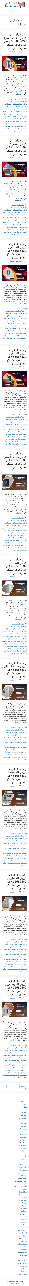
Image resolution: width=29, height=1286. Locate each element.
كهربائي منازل (23, 1238)
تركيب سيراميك (22, 1131)
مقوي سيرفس (22, 1252)
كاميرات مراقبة (22, 1230)
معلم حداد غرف (22, 128)
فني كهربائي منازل (21, 1225)
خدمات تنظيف (22, 1178)
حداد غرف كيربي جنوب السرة (13, 118)
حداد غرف (6, 114)
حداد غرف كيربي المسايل (13, 959)
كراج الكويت (23, 1233)
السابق (23, 1086)
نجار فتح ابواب (22, 1263)
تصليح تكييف (23, 1137)
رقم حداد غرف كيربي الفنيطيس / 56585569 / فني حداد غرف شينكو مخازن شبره (16, 987)
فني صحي (24, 1219)
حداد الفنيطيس (22, 1052)
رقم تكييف (24, 1183)
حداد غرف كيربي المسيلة (14, 853)
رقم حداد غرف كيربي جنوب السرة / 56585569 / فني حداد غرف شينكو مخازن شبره (15, 41)
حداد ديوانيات (23, 1167)
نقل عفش (24, 1268)
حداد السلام (23, 422)
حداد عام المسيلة (17, 848)
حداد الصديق (23, 316)
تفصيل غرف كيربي (17, 104)
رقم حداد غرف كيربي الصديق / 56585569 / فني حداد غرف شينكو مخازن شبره (16, 250)
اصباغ (25, 1107)
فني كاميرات (23, 1222)
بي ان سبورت (23, 1118)
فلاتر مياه (24, 1208)
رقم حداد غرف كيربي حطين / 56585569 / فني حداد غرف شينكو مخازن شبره (16, 147)
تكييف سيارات (23, 1153)
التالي (23, 1088)
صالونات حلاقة (22, 1194)
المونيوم (24, 1112)
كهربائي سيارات (22, 1236)
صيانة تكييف (23, 1197)
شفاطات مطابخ (22, 1192)
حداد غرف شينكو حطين (20, 222)
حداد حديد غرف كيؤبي (20, 212)
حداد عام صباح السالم (16, 742)
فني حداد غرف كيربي (10, 126)
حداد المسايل (23, 947)
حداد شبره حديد (8, 215)
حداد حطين (9, 212)
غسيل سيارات (23, 1200)
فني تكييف (24, 1211)
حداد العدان (23, 631)
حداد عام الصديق (17, 323)
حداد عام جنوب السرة (16, 114)
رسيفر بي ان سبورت (21, 1181)
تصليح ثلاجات (23, 1142)
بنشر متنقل (23, 1115)
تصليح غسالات (22, 1151)
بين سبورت (23, 1120)
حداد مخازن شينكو (21, 121)
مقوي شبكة (23, 1255)
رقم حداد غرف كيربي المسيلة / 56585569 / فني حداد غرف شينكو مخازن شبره (16, 775)
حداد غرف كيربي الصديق (19, 328)
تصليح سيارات (23, 1145)
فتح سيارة (24, 1205)
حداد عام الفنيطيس (16, 1060)
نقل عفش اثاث (22, 1271)
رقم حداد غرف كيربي (20, 227)
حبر (26, 1156)
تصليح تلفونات (22, 1140)
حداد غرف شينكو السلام (20, 431)
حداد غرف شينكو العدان (20, 641)
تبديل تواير (24, 1126)
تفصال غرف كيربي (19, 101)
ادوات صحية (23, 1101)
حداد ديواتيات (18, 109)
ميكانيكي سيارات (22, 1260)
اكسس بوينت (23, 1109)
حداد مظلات (11, 121)
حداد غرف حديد (22, 116)
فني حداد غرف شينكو (20, 229)
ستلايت (24, 1189)
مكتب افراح (23, 1257)
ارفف (25, 1104)
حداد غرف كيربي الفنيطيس (12, 1065)
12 (6, 1086)
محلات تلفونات (22, 1244)
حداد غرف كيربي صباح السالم (13, 747)
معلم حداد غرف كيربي (20, 131)
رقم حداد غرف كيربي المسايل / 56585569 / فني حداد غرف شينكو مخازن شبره (16, 881)
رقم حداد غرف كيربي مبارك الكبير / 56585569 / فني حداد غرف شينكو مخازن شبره (15, 460)
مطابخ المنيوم (23, 1249)
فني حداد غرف (12, 123)
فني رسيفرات (23, 1214)
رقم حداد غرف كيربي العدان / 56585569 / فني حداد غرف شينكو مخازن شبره (16, 566)
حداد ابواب (8, 104)
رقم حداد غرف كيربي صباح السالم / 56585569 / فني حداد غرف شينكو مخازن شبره (14, 669)
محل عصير (23, 1241)
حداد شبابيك (10, 109)
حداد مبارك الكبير (10, 537)
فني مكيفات (23, 1227)
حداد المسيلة (23, 841)
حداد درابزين (23, 1162)
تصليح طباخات (22, 1148)
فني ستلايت (23, 1216)
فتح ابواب (24, 1203)
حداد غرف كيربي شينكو (17, 99)
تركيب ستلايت (23, 1129)
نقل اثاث (24, 1266)
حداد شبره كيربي (11, 217)
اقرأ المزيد (18, 94)
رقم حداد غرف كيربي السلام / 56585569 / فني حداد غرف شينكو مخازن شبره (16, 356)
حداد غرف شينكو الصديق (12, 326)
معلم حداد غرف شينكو (10, 128)
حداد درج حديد (22, 1164)
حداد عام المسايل (17, 954)
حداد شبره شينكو (15, 111)
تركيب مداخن (23, 1134)
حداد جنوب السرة (21, 106)
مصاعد (25, 1246)
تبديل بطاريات (23, 1123)
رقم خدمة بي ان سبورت (20, 1186)
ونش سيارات (23, 1274)
